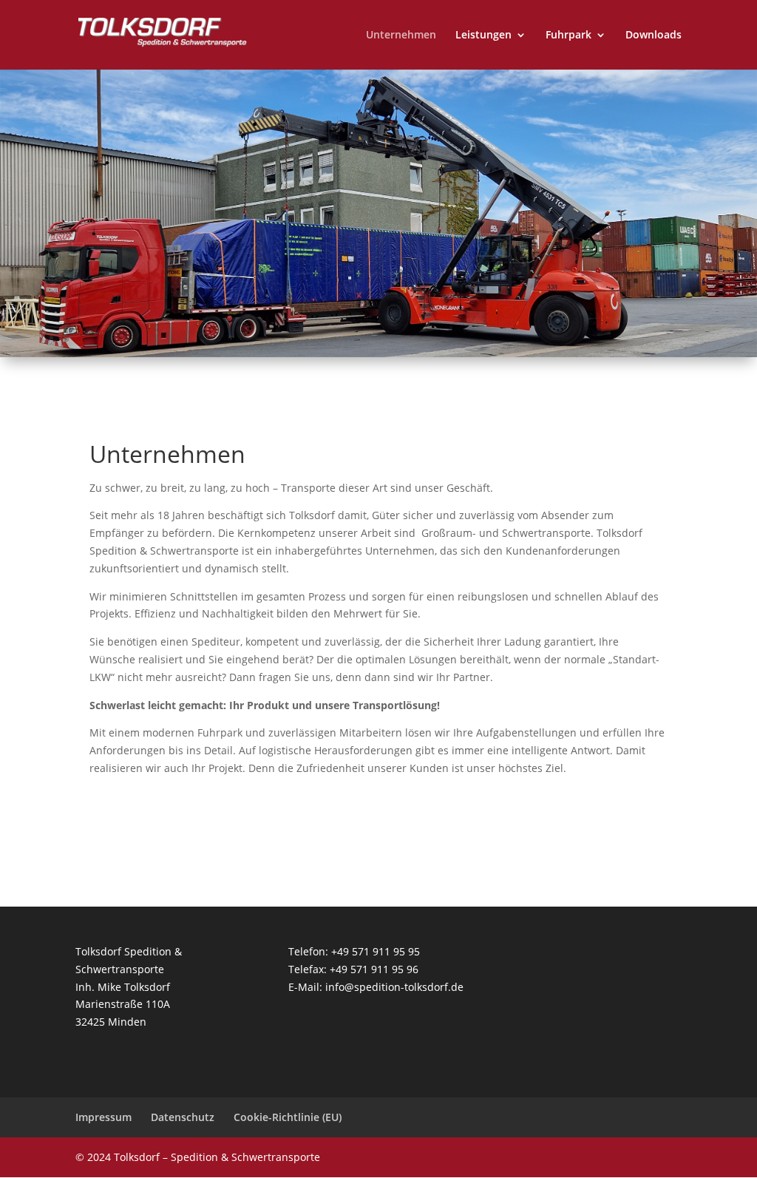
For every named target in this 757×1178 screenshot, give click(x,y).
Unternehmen (401, 35)
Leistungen (483, 35)
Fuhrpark (568, 35)
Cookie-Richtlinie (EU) (288, 1117)
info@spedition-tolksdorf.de (394, 987)
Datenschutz (182, 1117)
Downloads (653, 35)
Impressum (103, 1117)
